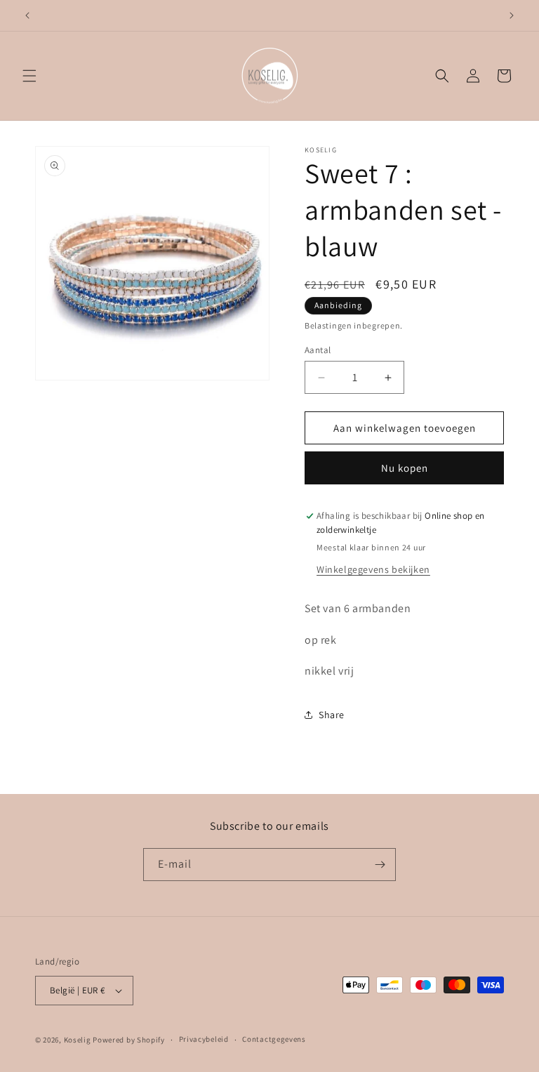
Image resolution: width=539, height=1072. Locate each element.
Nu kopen (404, 468)
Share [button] (332, 714)
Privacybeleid (204, 1039)
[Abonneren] (379, 864)
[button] (29, 75)
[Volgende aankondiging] (511, 15)
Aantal (318, 350)
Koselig (77, 1040)
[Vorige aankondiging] (27, 15)
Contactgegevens (274, 1039)
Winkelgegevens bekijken (373, 569)
